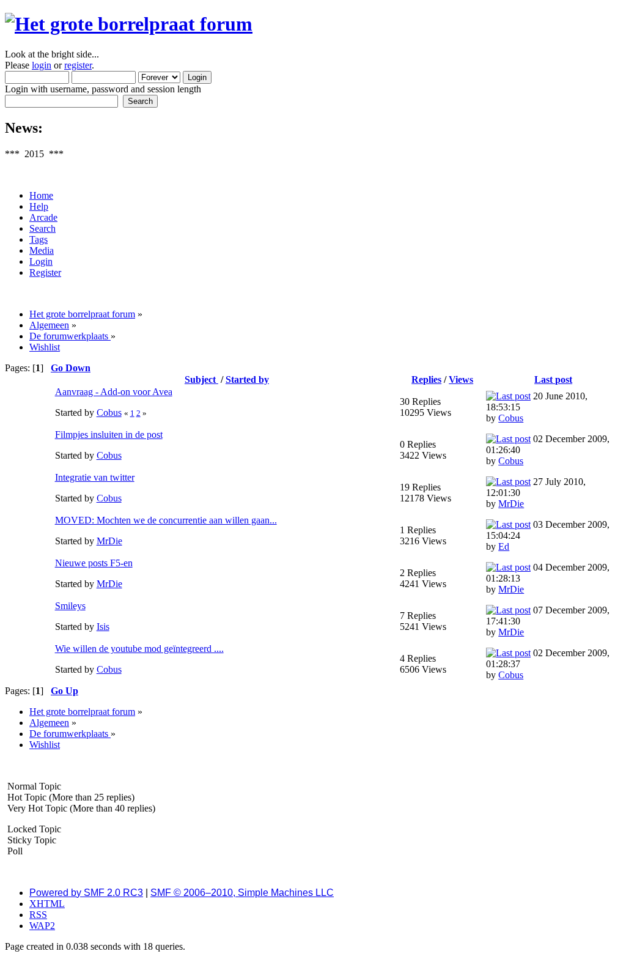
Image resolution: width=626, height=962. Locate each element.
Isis (103, 626)
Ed (503, 546)
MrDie (511, 503)
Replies (426, 379)
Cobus (109, 412)
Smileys (70, 606)
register (78, 65)
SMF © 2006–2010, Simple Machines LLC (242, 892)
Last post (553, 379)
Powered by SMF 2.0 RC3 (86, 892)
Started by (247, 379)
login (41, 65)
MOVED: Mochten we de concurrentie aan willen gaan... (166, 520)
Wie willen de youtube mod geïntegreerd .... (139, 648)
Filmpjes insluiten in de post (109, 434)
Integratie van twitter (94, 477)
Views (461, 379)
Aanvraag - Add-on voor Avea (113, 392)
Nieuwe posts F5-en (94, 563)
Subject (201, 379)
